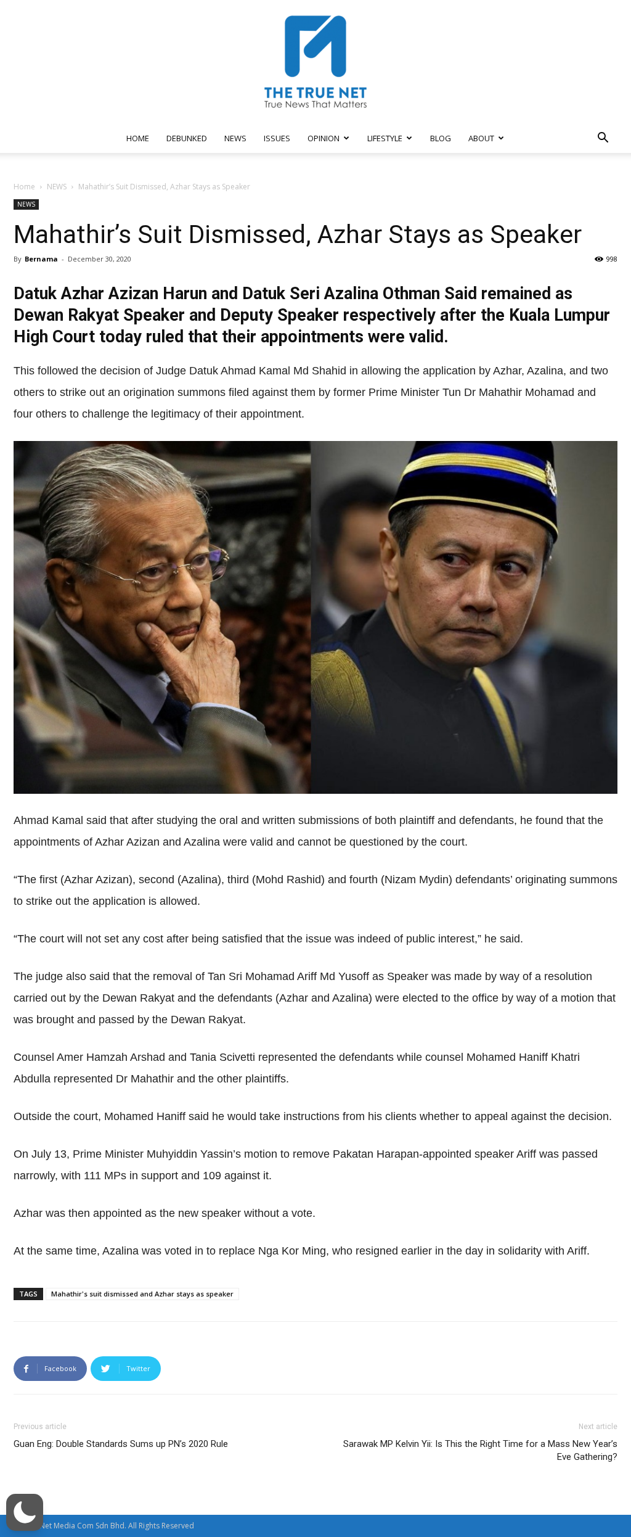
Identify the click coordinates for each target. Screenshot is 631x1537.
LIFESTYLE (384, 138)
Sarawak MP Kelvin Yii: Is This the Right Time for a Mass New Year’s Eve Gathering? (480, 1450)
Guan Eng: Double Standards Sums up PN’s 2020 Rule (121, 1443)
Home (24, 186)
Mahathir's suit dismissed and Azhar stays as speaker (142, 1293)
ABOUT (481, 138)
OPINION (323, 138)
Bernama (41, 258)
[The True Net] (315, 61)
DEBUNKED (186, 138)
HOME (137, 138)
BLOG (440, 138)
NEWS (235, 138)
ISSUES (277, 138)
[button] (602, 139)
